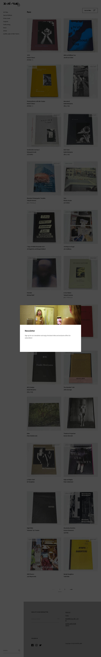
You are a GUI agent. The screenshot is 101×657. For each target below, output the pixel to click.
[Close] (78, 308)
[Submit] (75, 344)
